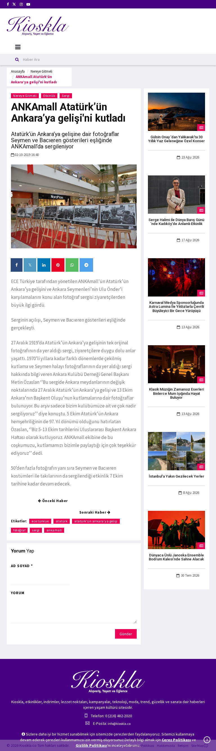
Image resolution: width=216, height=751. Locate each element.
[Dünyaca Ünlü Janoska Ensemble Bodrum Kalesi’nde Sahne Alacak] (176, 529)
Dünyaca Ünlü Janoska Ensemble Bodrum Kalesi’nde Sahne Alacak (176, 557)
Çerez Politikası (176, 739)
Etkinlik (49, 95)
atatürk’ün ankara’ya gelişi (96, 521)
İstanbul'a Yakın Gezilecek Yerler (176, 476)
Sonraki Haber (93, 512)
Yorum (17, 592)
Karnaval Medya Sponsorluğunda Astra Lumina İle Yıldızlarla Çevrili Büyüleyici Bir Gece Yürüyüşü (176, 306)
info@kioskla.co (119, 723)
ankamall (54, 530)
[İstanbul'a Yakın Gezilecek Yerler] (176, 450)
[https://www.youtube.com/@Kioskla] (28, 4)
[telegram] (86, 265)
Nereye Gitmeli (41, 71)
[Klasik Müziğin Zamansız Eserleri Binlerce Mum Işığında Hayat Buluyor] (176, 363)
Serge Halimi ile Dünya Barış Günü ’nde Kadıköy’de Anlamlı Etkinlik (176, 222)
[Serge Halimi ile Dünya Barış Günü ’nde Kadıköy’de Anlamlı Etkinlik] (176, 194)
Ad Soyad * (22, 565)
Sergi (66, 95)
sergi (36, 530)
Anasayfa (18, 71)
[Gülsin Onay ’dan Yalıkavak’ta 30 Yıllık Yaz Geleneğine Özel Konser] (176, 111)
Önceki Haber (54, 500)
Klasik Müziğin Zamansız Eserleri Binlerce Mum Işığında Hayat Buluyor (176, 393)
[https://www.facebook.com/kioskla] (8, 4)
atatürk (62, 521)
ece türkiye (40, 521)
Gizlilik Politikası (91, 745)
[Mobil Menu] (18, 47)
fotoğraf (19, 530)
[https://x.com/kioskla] (14, 4)
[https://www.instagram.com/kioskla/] (21, 4)
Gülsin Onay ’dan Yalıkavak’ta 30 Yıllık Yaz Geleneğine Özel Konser (176, 139)
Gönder (126, 633)
